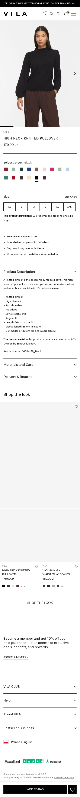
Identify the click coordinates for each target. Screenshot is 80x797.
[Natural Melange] (29, 178)
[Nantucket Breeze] (67, 169)
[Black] (37, 178)
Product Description (19, 272)
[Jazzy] (52, 169)
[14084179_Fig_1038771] (17, 586)
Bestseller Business (18, 728)
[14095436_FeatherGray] (53, 586)
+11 (23, 586)
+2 (62, 586)
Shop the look (40, 603)
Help (7, 700)
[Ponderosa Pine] (21, 169)
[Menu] (73, 13)
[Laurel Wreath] (14, 169)
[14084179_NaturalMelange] (13, 586)
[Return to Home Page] (15, 13)
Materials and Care (18, 365)
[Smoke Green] (60, 169)
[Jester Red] (14, 178)
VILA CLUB (11, 687)
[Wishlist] (58, 13)
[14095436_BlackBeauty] (48, 586)
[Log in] (44, 13)
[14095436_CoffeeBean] (44, 586)
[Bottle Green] (6, 178)
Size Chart (71, 196)
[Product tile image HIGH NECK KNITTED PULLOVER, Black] (20, 535)
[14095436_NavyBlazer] (58, 586)
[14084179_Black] (3, 586)
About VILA (12, 714)
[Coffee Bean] (21, 178)
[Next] (75, 73)
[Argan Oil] (37, 169)
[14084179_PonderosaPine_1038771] (8, 586)
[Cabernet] (6, 169)
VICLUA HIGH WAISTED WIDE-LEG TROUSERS (56, 574)
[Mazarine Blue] (29, 169)
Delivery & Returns (17, 377)
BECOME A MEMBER (14, 657)
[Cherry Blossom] (44, 169)
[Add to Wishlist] (72, 789)
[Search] (51, 13)
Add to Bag (35, 789)
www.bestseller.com (64, 777)
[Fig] (44, 178)
